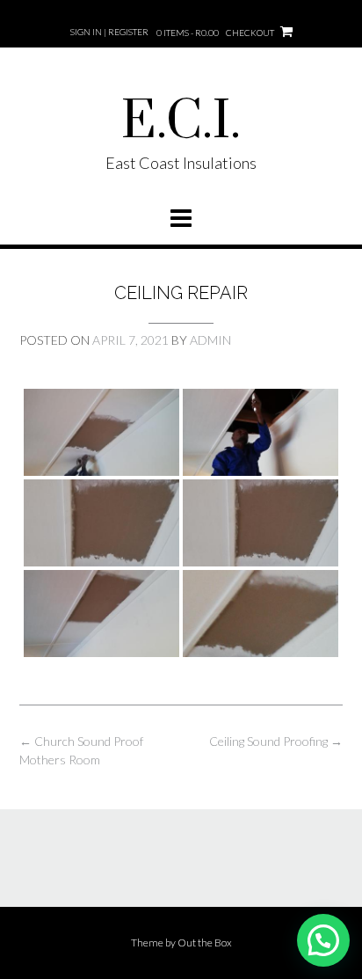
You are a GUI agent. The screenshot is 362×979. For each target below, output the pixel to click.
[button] (323, 940)
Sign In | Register (109, 31)
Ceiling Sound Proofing (276, 741)
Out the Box (204, 942)
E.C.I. (181, 122)
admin (210, 339)
